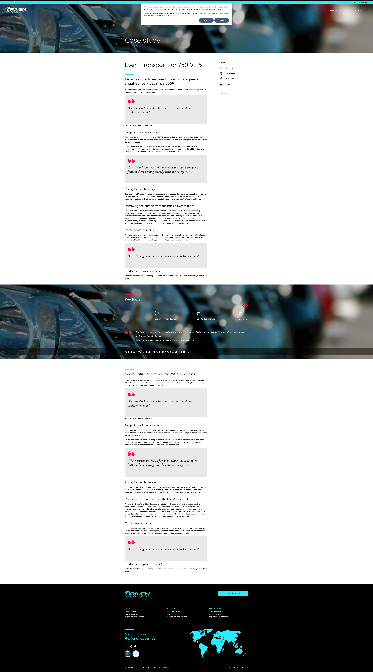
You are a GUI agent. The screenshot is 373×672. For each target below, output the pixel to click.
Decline (222, 20)
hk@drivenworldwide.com (219, 617)
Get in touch (233, 594)
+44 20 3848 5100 (132, 614)
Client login (364, 2)
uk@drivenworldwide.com (134, 617)
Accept (206, 20)
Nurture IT (243, 667)
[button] (243, 305)
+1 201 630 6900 (173, 614)
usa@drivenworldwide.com (177, 617)
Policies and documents (161, 667)
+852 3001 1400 (215, 614)
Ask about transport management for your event (157, 352)
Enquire (353, 2)
